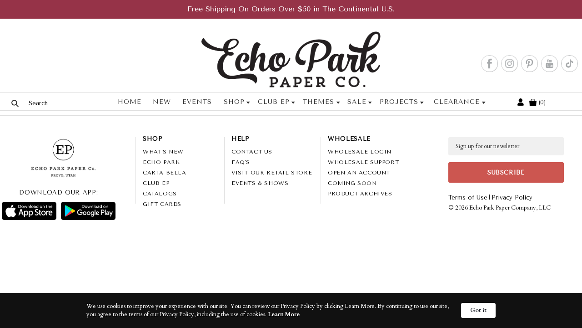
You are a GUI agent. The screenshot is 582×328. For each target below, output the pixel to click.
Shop (234, 102)
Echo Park (161, 162)
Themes (318, 102)
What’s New (163, 152)
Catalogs (160, 193)
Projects (399, 102)
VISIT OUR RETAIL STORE (271, 172)
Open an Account (359, 172)
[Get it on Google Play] (88, 211)
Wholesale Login (359, 152)
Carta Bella (164, 172)
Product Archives (360, 193)
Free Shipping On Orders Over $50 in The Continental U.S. (291, 9)
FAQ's (240, 162)
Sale (356, 102)
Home (129, 102)
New (162, 102)
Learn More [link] (284, 314)
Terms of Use (467, 197)
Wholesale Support (363, 162)
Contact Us (251, 152)
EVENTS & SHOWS (259, 183)
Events (197, 102)
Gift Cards (162, 204)
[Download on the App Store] (29, 211)
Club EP (274, 102)
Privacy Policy (512, 197)
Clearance (457, 102)
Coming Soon (352, 183)
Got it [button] (478, 310)
